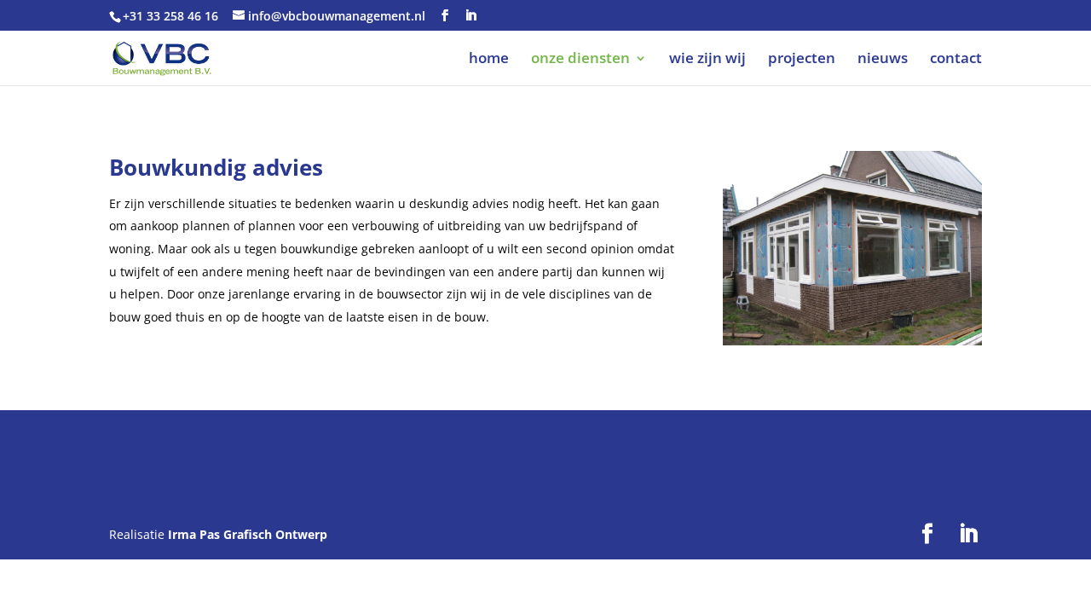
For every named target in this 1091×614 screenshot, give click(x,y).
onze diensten (580, 59)
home (489, 59)
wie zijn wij (707, 59)
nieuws (882, 59)
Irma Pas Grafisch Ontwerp (247, 534)
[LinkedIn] (470, 15)
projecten (801, 59)
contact (956, 59)
